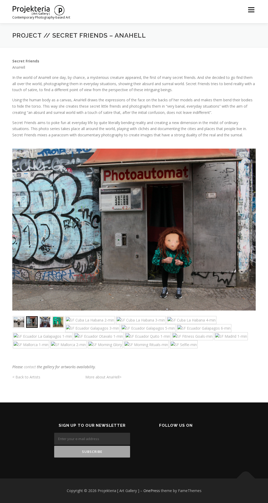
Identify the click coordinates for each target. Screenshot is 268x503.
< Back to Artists (26, 377)
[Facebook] (160, 439)
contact (30, 366)
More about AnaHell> (103, 377)
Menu (251, 9)
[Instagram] (185, 439)
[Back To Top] (246, 478)
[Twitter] (172, 439)
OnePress (151, 490)
